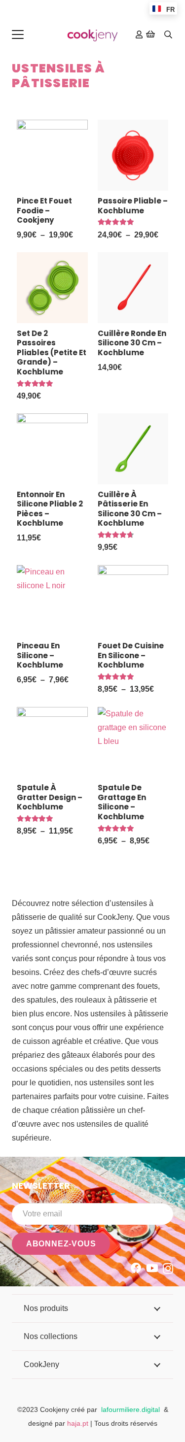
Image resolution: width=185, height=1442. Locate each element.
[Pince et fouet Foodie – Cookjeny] (52, 155)
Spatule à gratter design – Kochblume (49, 797)
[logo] (92, 35)
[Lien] (139, 34)
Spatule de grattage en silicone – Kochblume (122, 802)
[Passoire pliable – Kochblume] (133, 155)
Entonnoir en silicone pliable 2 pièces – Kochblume (50, 509)
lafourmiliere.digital (130, 1409)
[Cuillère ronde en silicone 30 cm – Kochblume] (133, 287)
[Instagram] (168, 1268)
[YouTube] (152, 1268)
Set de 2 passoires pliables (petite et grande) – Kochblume (51, 352)
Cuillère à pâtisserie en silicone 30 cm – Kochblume (130, 509)
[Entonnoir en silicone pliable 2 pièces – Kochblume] (52, 448)
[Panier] (150, 34)
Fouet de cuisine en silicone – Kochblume (131, 655)
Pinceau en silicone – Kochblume (40, 655)
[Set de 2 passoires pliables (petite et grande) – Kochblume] (52, 287)
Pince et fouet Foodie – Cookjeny (44, 210)
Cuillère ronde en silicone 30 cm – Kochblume (132, 343)
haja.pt (78, 1423)
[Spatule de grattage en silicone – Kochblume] (133, 742)
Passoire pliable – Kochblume (133, 206)
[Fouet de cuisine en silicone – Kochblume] (133, 600)
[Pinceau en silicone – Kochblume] (52, 600)
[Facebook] (136, 1268)
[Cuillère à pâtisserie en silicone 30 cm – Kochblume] (133, 448)
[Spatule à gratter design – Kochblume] (52, 742)
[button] (17, 34)
